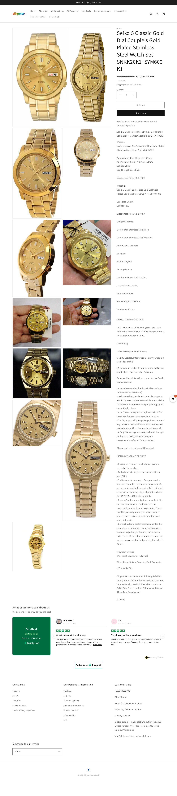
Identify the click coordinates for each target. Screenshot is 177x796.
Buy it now (141, 113)
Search (15, 695)
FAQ (65, 720)
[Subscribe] (59, 751)
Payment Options (71, 700)
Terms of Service (70, 710)
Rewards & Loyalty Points (23, 710)
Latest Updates (19, 705)
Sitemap (16, 691)
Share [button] (122, 599)
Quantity (120, 90)
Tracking (67, 691)
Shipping (120, 85)
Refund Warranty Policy (73, 705)
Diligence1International (91, 775)
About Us (16, 700)
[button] (120, 11)
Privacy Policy (69, 715)
